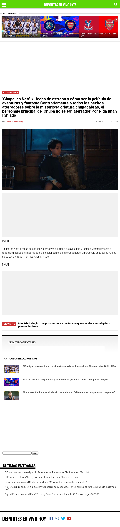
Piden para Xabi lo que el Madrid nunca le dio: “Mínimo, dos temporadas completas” (68, 392)
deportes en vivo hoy (14, 122)
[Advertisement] (60, 65)
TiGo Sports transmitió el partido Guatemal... (17, 35)
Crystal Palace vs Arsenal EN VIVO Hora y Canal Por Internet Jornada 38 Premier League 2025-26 (52, 494)
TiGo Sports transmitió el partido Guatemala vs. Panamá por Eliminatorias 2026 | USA (69, 366)
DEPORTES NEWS (10, 92)
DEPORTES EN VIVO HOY (24, 518)
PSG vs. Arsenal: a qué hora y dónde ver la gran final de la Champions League (65, 379)
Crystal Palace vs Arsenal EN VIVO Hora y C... (98, 35)
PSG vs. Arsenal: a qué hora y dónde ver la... (58, 35)
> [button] (116, 19)
